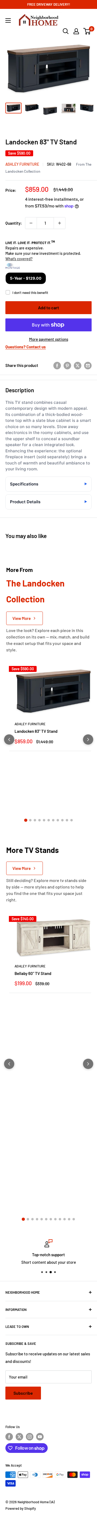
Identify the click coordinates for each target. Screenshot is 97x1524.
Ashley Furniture (22, 164)
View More (21, 618)
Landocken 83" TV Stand (36, 731)
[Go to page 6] (48, 820)
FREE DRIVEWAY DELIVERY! (48, 4)
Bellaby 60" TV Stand (33, 973)
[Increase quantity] (59, 223)
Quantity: (13, 223)
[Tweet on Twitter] (77, 365)
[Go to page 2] (30, 820)
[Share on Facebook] (57, 365)
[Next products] (88, 739)
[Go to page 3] (35, 820)
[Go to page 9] (62, 820)
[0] (87, 31)
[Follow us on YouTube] (40, 1436)
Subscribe (23, 1392)
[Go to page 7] (53, 820)
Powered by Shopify (20, 1508)
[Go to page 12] (73, 1219)
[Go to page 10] (67, 820)
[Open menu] (8, 20)
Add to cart (48, 307)
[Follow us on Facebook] (9, 1436)
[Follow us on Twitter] (19, 1436)
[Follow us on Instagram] (29, 1436)
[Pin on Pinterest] (67, 365)
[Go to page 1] (25, 820)
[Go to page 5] (44, 820)
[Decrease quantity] (31, 223)
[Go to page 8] (58, 820)
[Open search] (66, 31)
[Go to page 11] (71, 820)
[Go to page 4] (39, 820)
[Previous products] (9, 739)
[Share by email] (88, 365)
